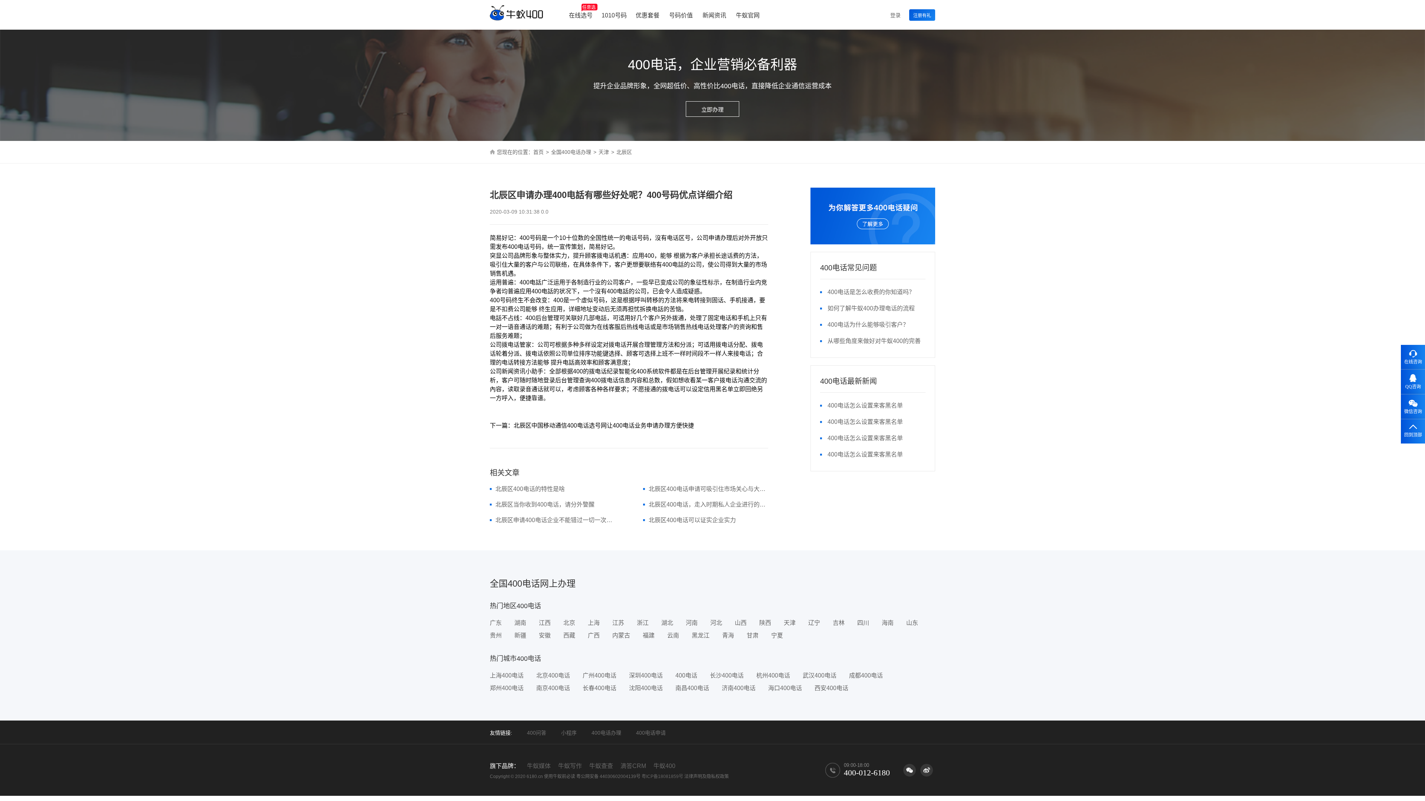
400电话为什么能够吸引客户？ (868, 325)
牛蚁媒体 (539, 766)
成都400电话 (866, 675)
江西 (545, 623)
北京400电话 (553, 675)
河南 (692, 623)
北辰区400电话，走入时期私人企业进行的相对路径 (709, 504)
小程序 (569, 733)
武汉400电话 (819, 675)
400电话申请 (651, 733)
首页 (538, 152)
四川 (863, 623)
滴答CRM (633, 766)
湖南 (520, 623)
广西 (594, 635)
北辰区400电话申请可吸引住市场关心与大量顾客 (709, 489)
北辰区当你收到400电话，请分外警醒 (544, 504)
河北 (716, 623)
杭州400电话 (773, 675)
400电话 (686, 675)
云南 (673, 635)
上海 (594, 623)
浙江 (643, 623)
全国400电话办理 (571, 152)
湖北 (667, 623)
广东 (496, 623)
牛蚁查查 (601, 766)
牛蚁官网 (748, 15)
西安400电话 (831, 688)
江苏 (618, 623)
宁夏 (777, 635)
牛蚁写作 (570, 766)
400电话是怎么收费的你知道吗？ (871, 292)
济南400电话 (739, 688)
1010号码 (614, 15)
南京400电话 (553, 688)
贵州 (496, 635)
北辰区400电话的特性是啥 (530, 489)
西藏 (569, 635)
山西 (741, 623)
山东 (912, 623)
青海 (728, 635)
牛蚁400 (664, 766)
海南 (888, 623)
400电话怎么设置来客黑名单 (865, 405)
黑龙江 (701, 635)
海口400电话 (785, 688)
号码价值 (681, 15)
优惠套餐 (647, 15)
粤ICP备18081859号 (662, 776)
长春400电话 (599, 688)
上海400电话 (507, 675)
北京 (569, 623)
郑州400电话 (507, 688)
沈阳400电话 (646, 688)
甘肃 (753, 635)
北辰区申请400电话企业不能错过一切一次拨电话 (555, 520)
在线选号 (582, 12)
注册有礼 (922, 15)
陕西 (765, 623)
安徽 (545, 635)
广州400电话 (599, 675)
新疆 (520, 635)
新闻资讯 (714, 15)
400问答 (536, 733)
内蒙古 (621, 635)
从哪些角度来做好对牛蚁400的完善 (874, 341)
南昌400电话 (692, 688)
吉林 (839, 623)
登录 (895, 15)
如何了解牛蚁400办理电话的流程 (871, 308)
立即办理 (712, 109)
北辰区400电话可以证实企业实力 (692, 520)
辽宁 (814, 623)
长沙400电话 (727, 675)
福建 (649, 635)
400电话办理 (606, 733)
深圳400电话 (646, 675)
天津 (604, 152)
